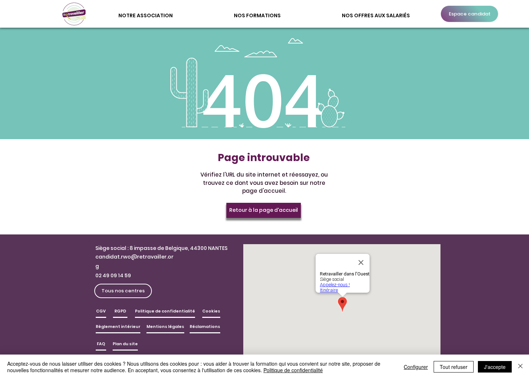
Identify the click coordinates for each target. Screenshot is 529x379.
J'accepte (495, 366)
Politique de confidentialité (293, 370)
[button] (145, 12)
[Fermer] (520, 366)
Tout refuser (453, 366)
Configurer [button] (416, 366)
